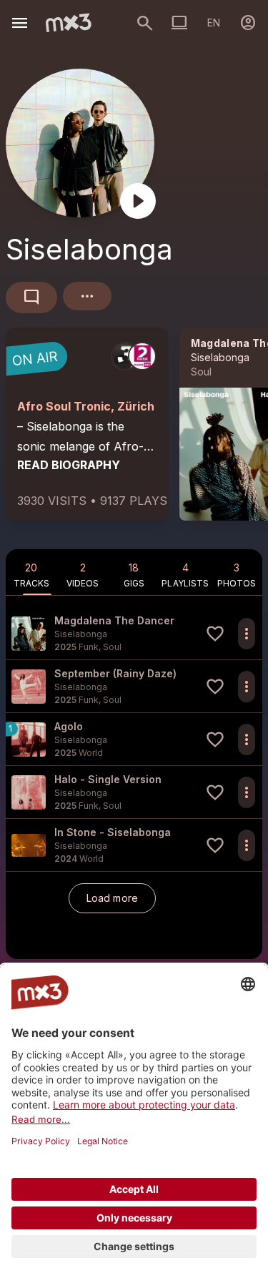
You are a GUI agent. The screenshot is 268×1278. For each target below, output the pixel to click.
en (213, 22)
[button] (134, 633)
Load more (112, 898)
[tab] (31, 572)
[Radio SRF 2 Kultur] (142, 356)
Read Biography (68, 465)
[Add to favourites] (215, 633)
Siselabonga (220, 357)
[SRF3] (125, 356)
